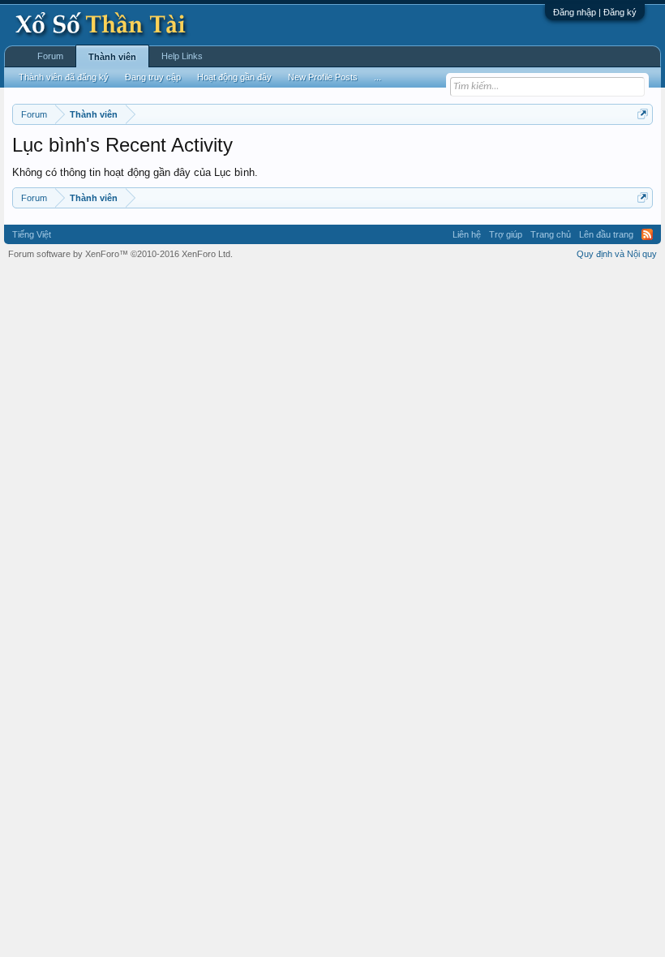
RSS (647, 234)
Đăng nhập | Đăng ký (595, 12)
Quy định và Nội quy (617, 254)
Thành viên (112, 57)
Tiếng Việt (31, 234)
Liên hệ (467, 234)
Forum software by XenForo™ (120, 254)
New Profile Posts (323, 77)
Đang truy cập (153, 77)
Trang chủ (550, 234)
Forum (50, 56)
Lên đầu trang (606, 234)
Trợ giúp (505, 234)
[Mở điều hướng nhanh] (642, 114)
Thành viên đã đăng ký (64, 77)
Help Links (182, 56)
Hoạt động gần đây (234, 77)
